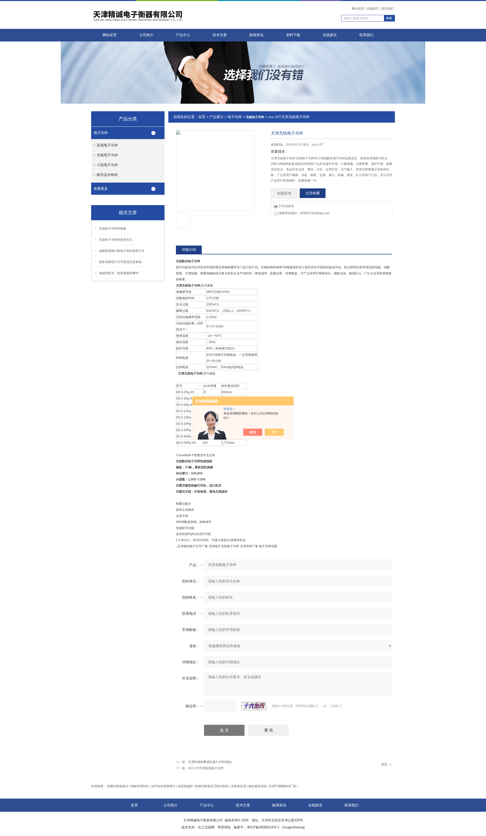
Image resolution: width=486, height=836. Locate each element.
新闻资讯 (256, 35)
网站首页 (358, 8)
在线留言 (373, 8)
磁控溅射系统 (257, 786)
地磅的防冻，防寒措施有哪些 (118, 273)
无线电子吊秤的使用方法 (115, 239)
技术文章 (220, 35)
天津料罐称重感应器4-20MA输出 (210, 762)
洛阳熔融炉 (185, 786)
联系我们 (388, 8)
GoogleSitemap (293, 827)
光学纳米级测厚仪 (163, 786)
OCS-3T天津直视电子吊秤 (206, 768)
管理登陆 (224, 827)
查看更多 (101, 189)
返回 (384, 764)
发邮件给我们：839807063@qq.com (304, 213)
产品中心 (183, 35)
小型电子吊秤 (107, 165)
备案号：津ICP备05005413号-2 (256, 827)
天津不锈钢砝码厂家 (282, 786)
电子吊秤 (101, 133)
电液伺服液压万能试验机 (212, 786)
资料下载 (293, 35)
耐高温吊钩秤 (107, 175)
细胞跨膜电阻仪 (117, 786)
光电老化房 (238, 786)
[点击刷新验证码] (254, 706)
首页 (201, 117)
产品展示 (216, 117)
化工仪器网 (206, 827)
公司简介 (146, 35)
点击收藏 (313, 193)
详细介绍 (189, 250)
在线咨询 (284, 193)
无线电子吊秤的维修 (112, 228)
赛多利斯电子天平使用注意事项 (120, 262)
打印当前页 (286, 206)
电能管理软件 (140, 786)
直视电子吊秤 (107, 145)
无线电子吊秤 (107, 155)
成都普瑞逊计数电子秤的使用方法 (122, 251)
